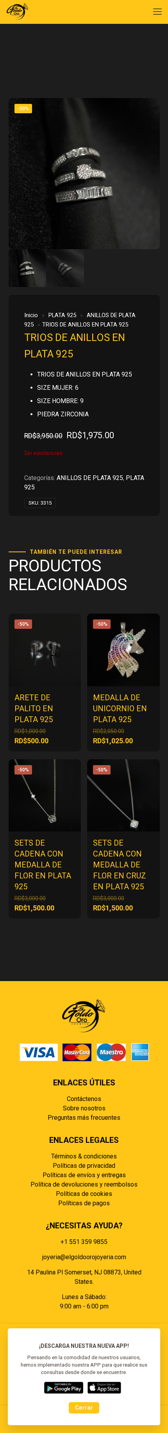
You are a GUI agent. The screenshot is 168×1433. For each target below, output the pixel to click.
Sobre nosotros (84, 1108)
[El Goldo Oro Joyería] (17, 11)
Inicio (31, 315)
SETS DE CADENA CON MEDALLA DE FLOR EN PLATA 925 (42, 864)
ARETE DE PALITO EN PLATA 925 (33, 708)
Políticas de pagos (84, 1203)
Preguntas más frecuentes (84, 1117)
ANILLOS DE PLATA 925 (90, 478)
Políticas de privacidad (84, 1165)
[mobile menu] (157, 11)
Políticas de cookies (84, 1193)
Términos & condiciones (84, 1156)
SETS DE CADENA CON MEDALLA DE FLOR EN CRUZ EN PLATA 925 (119, 864)
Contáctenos (84, 1099)
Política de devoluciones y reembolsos (84, 1184)
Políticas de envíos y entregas (84, 1175)
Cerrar (84, 1407)
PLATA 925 (62, 315)
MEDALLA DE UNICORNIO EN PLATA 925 (120, 708)
